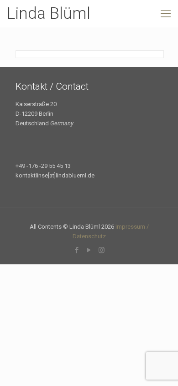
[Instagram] (101, 250)
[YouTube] (89, 250)
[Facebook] (77, 250)
